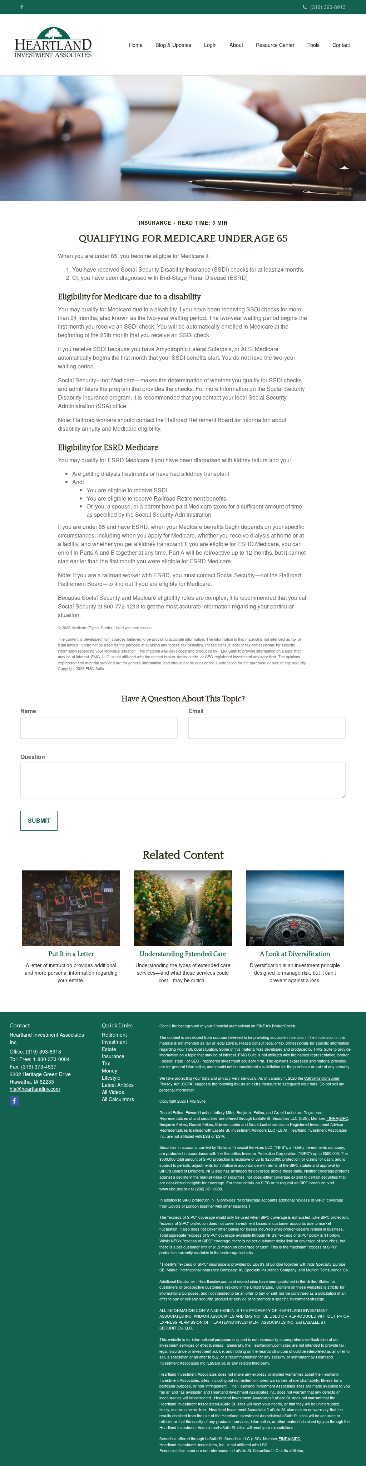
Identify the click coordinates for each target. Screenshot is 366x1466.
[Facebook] (21, 6)
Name (28, 711)
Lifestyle (111, 1077)
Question (32, 757)
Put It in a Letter (71, 954)
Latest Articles (118, 1084)
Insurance (113, 1056)
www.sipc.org (171, 1189)
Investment (114, 1041)
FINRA (332, 1118)
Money (109, 1070)
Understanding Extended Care (183, 954)
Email (195, 711)
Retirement (114, 1034)
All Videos (113, 1091)
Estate (109, 1048)
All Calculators (118, 1099)
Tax (106, 1063)
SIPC (343, 1118)
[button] (173, 44)
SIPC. (296, 1438)
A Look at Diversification (295, 954)
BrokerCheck (283, 1025)
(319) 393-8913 (328, 6)
